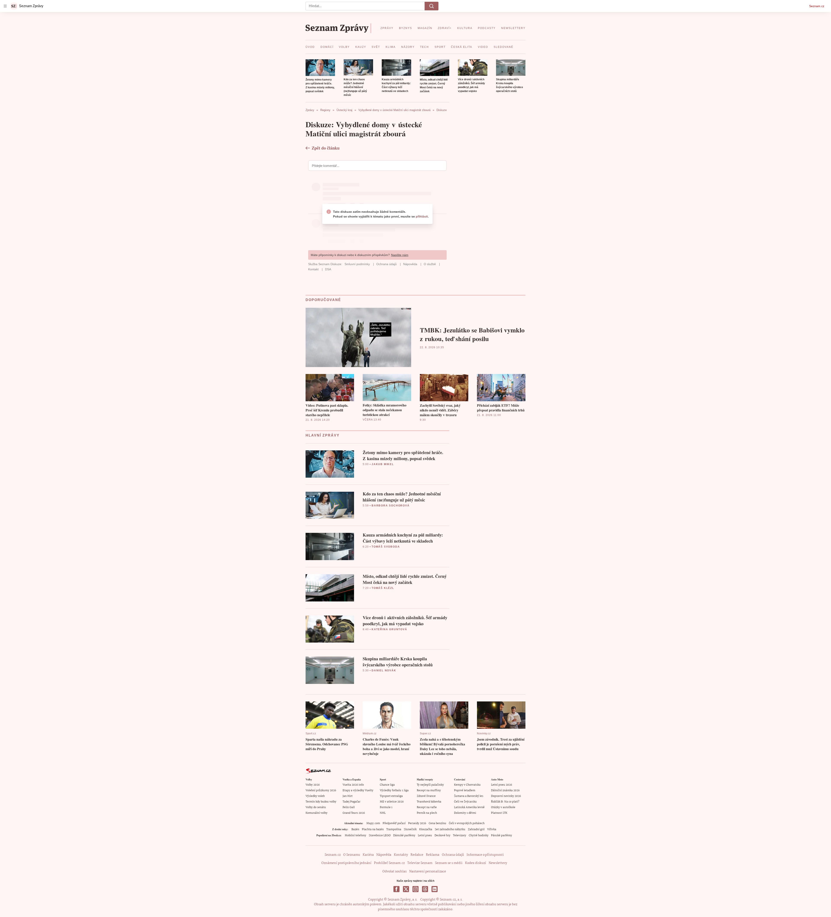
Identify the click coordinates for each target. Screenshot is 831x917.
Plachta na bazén (373, 829)
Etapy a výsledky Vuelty (358, 790)
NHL (383, 813)
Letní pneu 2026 (501, 785)
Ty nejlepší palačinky (430, 785)
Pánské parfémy (501, 835)
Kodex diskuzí (475, 863)
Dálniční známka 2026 (505, 790)
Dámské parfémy (404, 835)
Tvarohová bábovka (429, 801)
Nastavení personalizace (427, 871)
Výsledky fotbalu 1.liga (394, 790)
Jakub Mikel (383, 464)
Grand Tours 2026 (354, 813)
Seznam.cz (816, 6)
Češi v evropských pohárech (467, 823)
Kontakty (401, 854)
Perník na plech (427, 813)
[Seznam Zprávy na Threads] (425, 889)
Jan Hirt (348, 796)
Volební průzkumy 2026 (321, 790)
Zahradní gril (476, 829)
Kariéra (368, 854)
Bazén (355, 829)
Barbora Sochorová (391, 505)
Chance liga (387, 785)
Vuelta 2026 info (353, 785)
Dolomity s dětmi (465, 813)
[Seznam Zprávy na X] (406, 889)
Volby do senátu (316, 807)
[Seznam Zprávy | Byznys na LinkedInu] (435, 889)
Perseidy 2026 (417, 823)
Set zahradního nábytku (450, 829)
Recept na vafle (427, 807)
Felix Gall (349, 807)
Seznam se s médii (448, 863)
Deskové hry (442, 835)
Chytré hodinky (478, 835)
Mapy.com (373, 823)
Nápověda (383, 854)
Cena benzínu (437, 823)
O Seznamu (351, 854)
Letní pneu (425, 835)
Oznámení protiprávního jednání (346, 863)
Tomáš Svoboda (386, 546)
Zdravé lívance (426, 796)
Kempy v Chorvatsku (467, 785)
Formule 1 (386, 807)
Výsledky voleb (315, 796)
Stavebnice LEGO (380, 835)
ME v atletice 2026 (392, 801)
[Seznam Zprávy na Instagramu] (415, 889)
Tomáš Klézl (383, 588)
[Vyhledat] (431, 6)
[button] (320, 67)
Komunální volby (316, 813)
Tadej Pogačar (351, 801)
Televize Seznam (419, 863)
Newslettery (498, 863)
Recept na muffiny (429, 790)
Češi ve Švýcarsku (465, 801)
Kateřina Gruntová (389, 629)
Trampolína (393, 829)
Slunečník (410, 829)
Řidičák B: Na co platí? (505, 801)
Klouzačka (425, 829)
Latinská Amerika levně (469, 807)
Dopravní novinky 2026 (506, 796)
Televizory (459, 835)
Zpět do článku (326, 148)
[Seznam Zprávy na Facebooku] (396, 889)
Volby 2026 (313, 785)
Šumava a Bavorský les (468, 796)
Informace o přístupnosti (485, 854)
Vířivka (491, 829)
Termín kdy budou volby (321, 801)
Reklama (432, 854)
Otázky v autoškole (503, 807)
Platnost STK (499, 813)
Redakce (417, 854)
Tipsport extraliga (391, 796)
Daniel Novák (384, 670)
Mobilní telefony (355, 835)
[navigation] (5, 6)
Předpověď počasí (394, 823)
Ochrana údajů (453, 854)
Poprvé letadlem (464, 790)
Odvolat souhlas (394, 871)
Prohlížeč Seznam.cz (389, 863)
